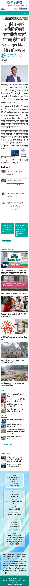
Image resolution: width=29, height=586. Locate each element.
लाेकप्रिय (4, 415)
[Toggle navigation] (25, 13)
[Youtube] (17, 543)
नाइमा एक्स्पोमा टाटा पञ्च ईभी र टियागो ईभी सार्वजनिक (14, 465)
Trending (14, 524)
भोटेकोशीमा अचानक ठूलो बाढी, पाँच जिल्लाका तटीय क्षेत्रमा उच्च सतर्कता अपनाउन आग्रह (16, 431)
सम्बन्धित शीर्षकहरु (7, 249)
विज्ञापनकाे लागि (14, 526)
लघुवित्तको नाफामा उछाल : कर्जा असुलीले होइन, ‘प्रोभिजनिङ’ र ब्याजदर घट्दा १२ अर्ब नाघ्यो (15, 459)
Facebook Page (7, 444)
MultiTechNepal (18, 584)
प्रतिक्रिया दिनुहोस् (6, 241)
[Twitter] (14, 543)
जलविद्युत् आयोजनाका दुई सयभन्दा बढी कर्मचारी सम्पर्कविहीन (12, 384)
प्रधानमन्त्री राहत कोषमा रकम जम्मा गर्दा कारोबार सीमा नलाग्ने (12, 361)
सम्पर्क (19, 578)
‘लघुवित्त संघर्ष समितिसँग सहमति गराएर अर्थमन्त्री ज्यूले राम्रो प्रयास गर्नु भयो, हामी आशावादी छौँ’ (15, 206)
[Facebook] (11, 543)
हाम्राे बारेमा (15, 578)
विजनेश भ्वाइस (6, 453)
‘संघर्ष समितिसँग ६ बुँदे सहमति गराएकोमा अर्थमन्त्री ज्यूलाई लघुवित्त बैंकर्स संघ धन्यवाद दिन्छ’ (15, 184)
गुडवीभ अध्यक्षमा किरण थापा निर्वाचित (14, 437)
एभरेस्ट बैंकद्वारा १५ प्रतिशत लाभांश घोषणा (13, 293)
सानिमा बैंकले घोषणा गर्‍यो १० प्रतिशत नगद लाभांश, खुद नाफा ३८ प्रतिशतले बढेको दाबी (13, 271)
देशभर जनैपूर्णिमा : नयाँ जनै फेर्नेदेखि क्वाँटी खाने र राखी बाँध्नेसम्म (13, 315)
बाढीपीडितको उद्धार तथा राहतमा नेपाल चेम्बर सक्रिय (14, 338)
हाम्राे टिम (10, 578)
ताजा (3, 390)
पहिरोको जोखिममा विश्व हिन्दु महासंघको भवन (14, 425)
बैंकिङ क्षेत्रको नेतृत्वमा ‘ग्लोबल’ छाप (16, 419)
